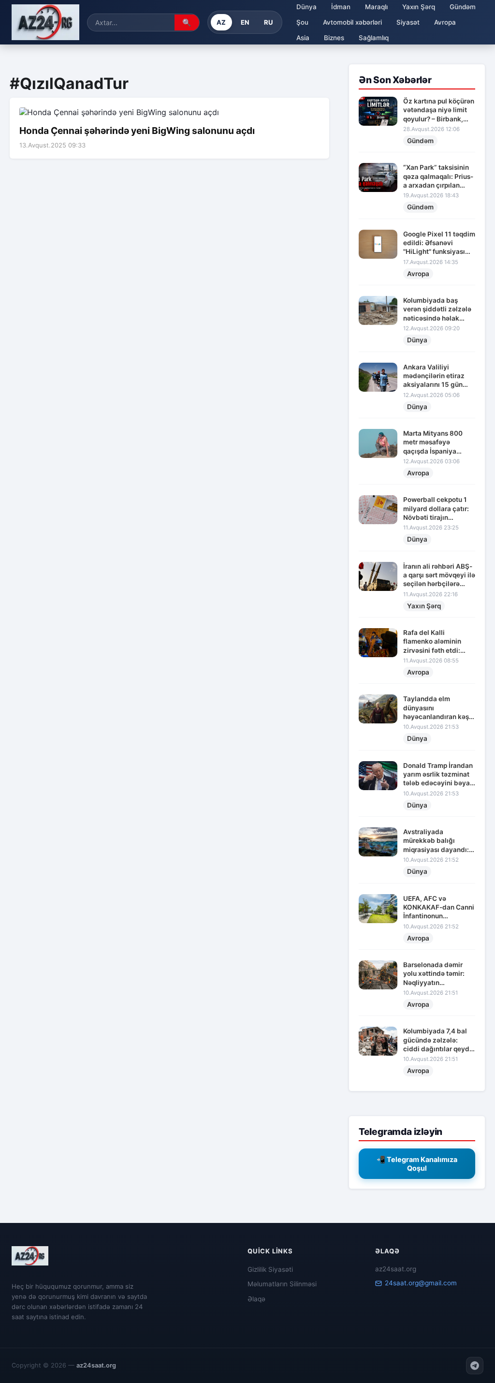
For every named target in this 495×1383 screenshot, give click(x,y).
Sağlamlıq (374, 38)
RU (268, 22)
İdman (340, 7)
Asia (302, 38)
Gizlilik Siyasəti (270, 1269)
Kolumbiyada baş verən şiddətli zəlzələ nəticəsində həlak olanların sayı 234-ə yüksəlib (437, 309)
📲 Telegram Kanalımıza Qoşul (417, 1163)
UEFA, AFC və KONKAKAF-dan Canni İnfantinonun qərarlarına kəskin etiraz (438, 908)
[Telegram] (474, 1365)
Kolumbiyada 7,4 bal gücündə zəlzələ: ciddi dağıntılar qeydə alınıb (438, 1040)
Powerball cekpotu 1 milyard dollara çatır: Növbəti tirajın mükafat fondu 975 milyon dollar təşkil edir (436, 509)
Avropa (445, 22)
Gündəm (463, 7)
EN (245, 22)
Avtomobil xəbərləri (352, 22)
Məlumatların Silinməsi (282, 1284)
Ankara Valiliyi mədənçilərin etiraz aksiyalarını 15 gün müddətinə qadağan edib (435, 376)
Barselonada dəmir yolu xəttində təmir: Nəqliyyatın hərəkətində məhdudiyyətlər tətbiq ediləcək (438, 974)
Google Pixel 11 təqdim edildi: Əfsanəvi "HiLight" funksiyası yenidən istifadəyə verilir (439, 243)
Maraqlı (376, 7)
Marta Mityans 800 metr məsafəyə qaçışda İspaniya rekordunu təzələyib (435, 442)
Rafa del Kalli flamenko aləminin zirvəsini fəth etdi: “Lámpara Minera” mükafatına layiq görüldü (432, 642)
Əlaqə (256, 1299)
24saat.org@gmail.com (421, 1283)
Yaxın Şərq (418, 7)
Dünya (306, 7)
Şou (302, 22)
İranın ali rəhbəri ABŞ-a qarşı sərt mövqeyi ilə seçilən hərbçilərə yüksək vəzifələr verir (439, 575)
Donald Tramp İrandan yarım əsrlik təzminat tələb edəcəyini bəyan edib (438, 775)
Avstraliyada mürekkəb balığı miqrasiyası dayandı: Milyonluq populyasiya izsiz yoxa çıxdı (438, 841)
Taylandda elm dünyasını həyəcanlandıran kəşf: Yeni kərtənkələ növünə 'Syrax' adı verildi (438, 708)
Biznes (334, 38)
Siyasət (408, 22)
